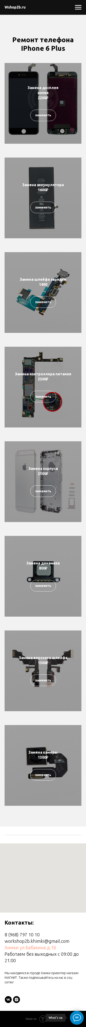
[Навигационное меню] (78, 7)
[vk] (8, 999)
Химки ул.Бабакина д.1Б (30, 947)
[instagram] (16, 999)
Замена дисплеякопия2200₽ (43, 93)
